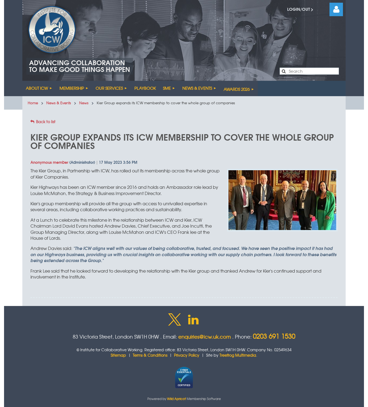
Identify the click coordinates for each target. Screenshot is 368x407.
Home (33, 102)
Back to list (45, 121)
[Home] (18, 88)
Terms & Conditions (150, 355)
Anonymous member (49, 162)
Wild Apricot (176, 398)
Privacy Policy (186, 355)
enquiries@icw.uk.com (204, 336)
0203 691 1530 (274, 336)
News (83, 102)
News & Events (58, 102)
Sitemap (118, 355)
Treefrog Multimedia (238, 355)
